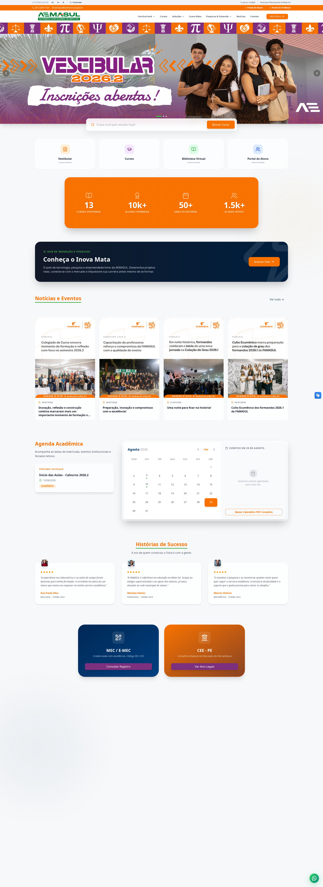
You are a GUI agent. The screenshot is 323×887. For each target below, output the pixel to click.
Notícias (241, 16)
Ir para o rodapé (248, 2)
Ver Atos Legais (204, 666)
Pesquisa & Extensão (217, 16)
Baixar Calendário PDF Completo (254, 512)
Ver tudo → (277, 299)
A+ (53, 2)
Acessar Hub (262, 262)
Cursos (163, 16)
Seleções (177, 16)
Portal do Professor (281, 7)
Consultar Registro (118, 666)
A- (58, 2)
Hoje (206, 449)
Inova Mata (195, 16)
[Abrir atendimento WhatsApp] (314, 878)
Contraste (77, 2)
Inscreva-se (277, 16)
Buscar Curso (220, 124)
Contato (254, 16)
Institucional (145, 16)
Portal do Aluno (255, 7)
